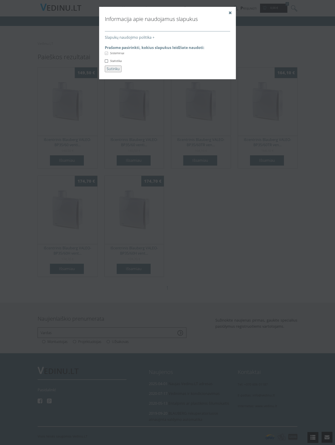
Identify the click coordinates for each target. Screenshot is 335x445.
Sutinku (113, 68)
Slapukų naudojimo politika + (130, 37)
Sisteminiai (117, 53)
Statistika (116, 61)
